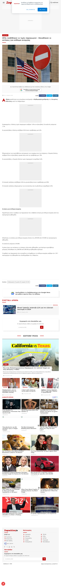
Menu (3, 2)
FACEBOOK (43, 95)
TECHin (44, 534)
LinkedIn (12, 547)
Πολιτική (27, 536)
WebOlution (54, 564)
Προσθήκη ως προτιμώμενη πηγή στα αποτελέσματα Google (31, 90)
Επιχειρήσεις (28, 538)
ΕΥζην (44, 536)
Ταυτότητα (8, 537)
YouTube (9, 547)
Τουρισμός (45, 540)
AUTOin (44, 538)
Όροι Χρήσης (9, 540)
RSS (14, 547)
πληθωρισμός (11, 282)
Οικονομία (5, 35)
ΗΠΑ (28, 282)
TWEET (50, 95)
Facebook (5, 547)
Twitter (7, 547)
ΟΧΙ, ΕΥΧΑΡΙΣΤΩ (30, 9)
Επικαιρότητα (28, 541)
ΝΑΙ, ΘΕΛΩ (42, 9)
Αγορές (27, 540)
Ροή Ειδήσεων (46, 541)
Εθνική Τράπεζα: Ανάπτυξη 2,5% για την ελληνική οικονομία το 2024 (35, 308)
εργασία (18, 282)
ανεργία (23, 282)
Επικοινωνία (9, 538)
